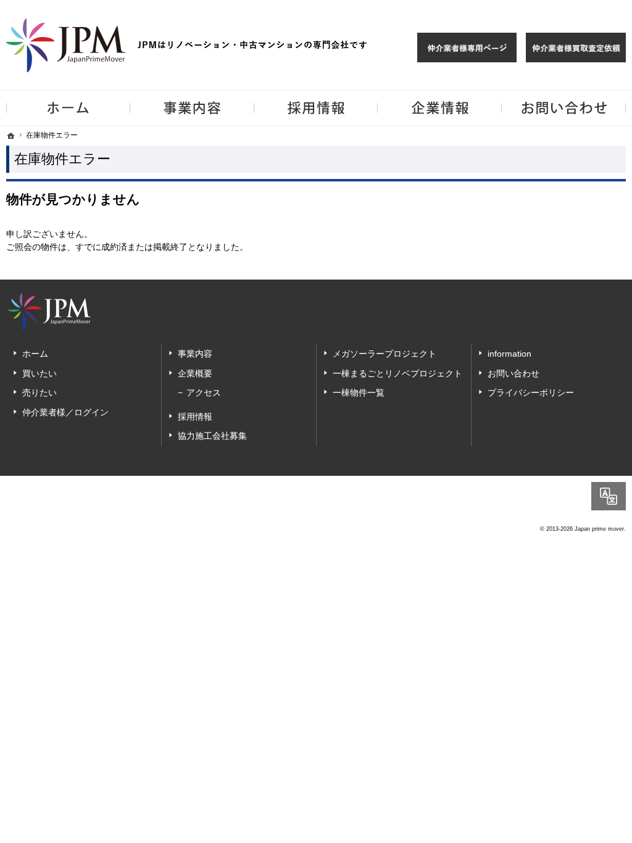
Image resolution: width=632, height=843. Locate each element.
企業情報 (440, 108)
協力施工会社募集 (212, 436)
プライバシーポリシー (531, 392)
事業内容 (195, 354)
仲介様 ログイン (467, 47)
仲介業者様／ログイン (65, 412)
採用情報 (195, 417)
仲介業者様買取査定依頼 (576, 47)
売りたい (39, 392)
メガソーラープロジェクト (384, 354)
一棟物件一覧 (359, 392)
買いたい (39, 373)
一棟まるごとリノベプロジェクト (397, 373)
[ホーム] (11, 135)
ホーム (35, 354)
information (509, 354)
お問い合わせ (513, 373)
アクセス (203, 392)
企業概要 (195, 373)
